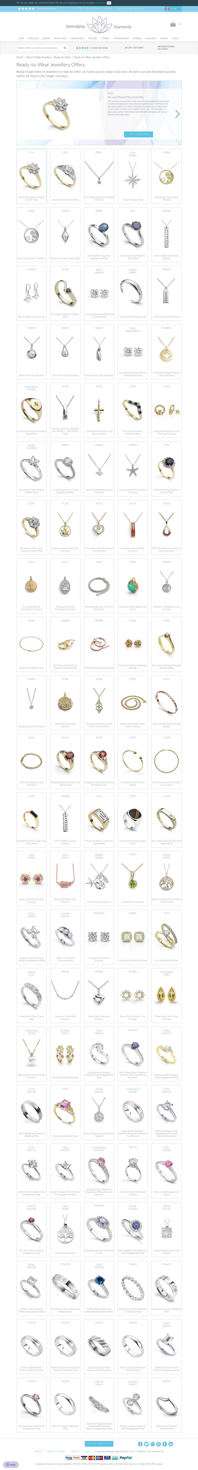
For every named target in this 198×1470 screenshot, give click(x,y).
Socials (164, 39)
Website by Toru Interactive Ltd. (150, 1452)
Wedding (92, 39)
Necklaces (151, 39)
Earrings (137, 39)
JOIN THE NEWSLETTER (98, 1444)
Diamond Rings (121, 39)
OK (109, 3)
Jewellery (33, 39)
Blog (87, 1452)
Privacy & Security (57, 1452)
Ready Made (61, 39)
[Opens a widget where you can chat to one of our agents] (11, 1465)
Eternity (105, 39)
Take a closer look (138, 134)
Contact (75, 1452)
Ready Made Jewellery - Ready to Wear (49, 57)
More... (175, 39)
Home (21, 39)
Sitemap (38, 1452)
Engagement (77, 39)
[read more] (101, 3)
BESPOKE (46, 39)
